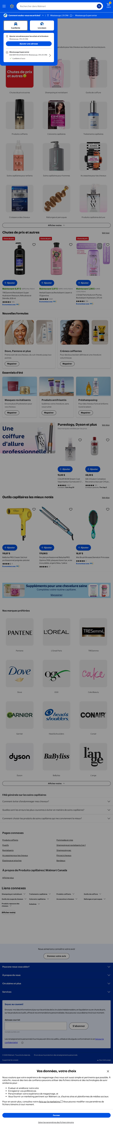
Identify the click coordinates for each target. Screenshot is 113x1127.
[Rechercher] (99, 6)
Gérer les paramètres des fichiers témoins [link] (56, 1122)
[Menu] (4, 6)
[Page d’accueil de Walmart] (11, 6)
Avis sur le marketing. (49, 1101)
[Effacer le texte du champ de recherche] (95, 6)
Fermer (56, 1115)
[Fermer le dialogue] (108, 1071)
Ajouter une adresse (29, 44)
